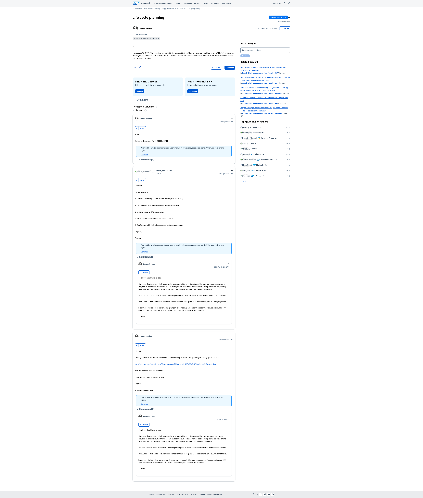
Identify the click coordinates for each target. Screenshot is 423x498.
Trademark (194, 494)
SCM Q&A (183, 8)
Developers (187, 3)
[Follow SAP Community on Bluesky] (265, 494)
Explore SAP (276, 3)
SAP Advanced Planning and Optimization (146, 38)
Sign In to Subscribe (278, 17)
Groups (177, 3)
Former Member (146, 28)
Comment (230, 68)
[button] (281, 28)
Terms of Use (160, 494)
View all (243, 181)
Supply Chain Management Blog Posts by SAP (260, 73)
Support (202, 494)
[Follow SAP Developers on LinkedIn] (273, 494)
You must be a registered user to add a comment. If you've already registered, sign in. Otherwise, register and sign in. (182, 149)
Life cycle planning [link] (194, 8)
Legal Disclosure (182, 494)
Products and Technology (163, 3)
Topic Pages (226, 3)
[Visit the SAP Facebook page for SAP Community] (261, 494)
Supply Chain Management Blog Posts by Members (262, 93)
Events (205, 3)
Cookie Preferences (214, 494)
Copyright (170, 494)
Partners (197, 3)
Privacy (151, 494)
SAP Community (137, 8)
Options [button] (289, 18)
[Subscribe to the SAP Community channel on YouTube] (269, 494)
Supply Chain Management (170, 8)
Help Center (215, 3)
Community (146, 3)
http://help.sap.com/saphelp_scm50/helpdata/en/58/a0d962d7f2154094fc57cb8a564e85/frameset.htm (175, 364)
